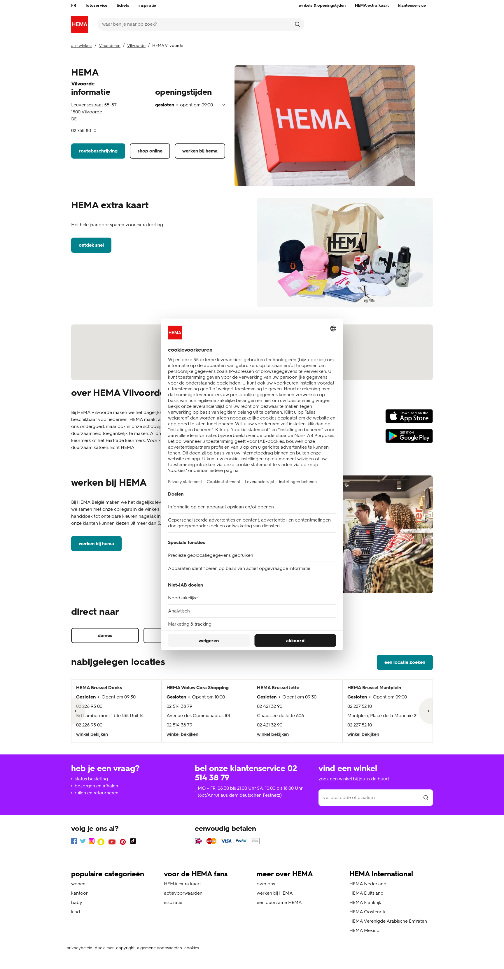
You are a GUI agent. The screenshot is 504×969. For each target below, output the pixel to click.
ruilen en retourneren (96, 793)
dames (105, 635)
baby (76, 902)
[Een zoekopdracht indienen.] (297, 24)
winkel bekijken (92, 734)
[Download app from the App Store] (409, 419)
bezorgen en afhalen (96, 786)
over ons (266, 884)
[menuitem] (73, 5)
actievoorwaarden (183, 893)
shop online (149, 151)
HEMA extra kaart (182, 884)
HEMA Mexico (364, 930)
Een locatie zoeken (404, 662)
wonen (78, 884)
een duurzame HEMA (279, 902)
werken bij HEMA (200, 151)
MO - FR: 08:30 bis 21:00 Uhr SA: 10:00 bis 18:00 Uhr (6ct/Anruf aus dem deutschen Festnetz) (250, 791)
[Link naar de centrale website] (79, 24)
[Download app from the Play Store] (409, 439)
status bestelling (91, 779)
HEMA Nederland (367, 884)
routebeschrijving (98, 151)
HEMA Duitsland (366, 893)
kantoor (79, 893)
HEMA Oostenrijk (367, 911)
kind (75, 911)
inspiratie (173, 902)
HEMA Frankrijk (365, 902)
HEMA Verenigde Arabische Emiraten (388, 921)
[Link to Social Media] (74, 842)
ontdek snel (91, 245)
